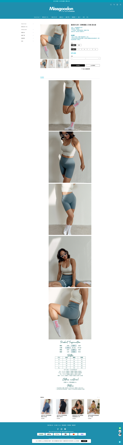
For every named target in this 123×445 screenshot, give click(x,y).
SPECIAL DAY (24, 29)
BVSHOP (72, 438)
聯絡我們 (74, 425)
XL (95, 49)
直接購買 (78, 65)
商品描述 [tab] (42, 77)
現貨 (79, 45)
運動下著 (23, 35)
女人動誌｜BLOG (57, 425)
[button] (67, 41)
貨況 (72, 43)
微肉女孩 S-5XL (24, 26)
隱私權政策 (64, 425)
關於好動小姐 (50, 425)
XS (73, 49)
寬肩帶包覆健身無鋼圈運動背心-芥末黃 (93, 416)
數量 (72, 56)
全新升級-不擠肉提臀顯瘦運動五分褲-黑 (62, 416)
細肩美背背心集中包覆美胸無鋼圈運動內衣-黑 (77, 416)
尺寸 (72, 47)
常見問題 (69, 425)
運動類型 (23, 38)
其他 (22, 41)
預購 (74, 45)
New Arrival (23, 23)
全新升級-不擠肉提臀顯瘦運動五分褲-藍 (46, 416)
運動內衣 (23, 32)
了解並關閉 (84, 441)
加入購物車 (93, 65)
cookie (43, 441)
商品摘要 (73, 35)
